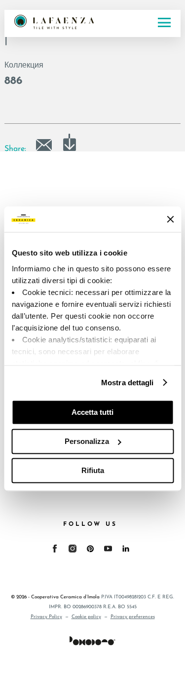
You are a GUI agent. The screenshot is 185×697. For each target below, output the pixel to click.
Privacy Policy (46, 617)
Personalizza (87, 441)
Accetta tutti (92, 412)
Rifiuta (92, 470)
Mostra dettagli (127, 382)
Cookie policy (86, 617)
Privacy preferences (133, 617)
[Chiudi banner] (170, 219)
